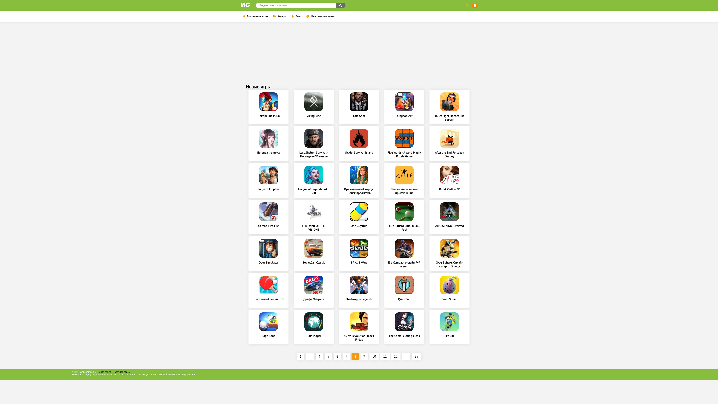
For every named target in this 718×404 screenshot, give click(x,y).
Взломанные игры (257, 16)
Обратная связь (121, 372)
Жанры (282, 16)
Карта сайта (104, 372)
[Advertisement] (359, 55)
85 (416, 356)
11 (385, 356)
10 (374, 356)
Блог (298, 16)
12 (396, 356)
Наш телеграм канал (323, 16)
